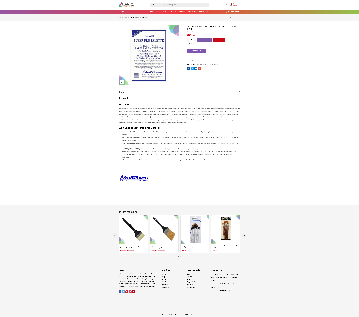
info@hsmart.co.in (224, 290)
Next (237, 17)
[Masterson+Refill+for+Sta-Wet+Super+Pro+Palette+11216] (192, 68)
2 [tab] (180, 256)
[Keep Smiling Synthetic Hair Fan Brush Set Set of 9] (225, 229)
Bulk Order (190, 285)
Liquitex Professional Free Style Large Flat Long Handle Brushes (132, 247)
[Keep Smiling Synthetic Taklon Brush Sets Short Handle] (195, 229)
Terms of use (191, 277)
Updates (173, 12)
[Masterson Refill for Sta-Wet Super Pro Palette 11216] (188, 68)
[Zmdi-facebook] (120, 291)
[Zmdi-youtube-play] (126, 291)
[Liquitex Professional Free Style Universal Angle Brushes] (164, 229)
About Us (182, 12)
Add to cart (204, 40)
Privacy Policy (191, 274)
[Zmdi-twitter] (123, 291)
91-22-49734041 (225, 284)
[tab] (179, 92)
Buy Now (219, 40)
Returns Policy (191, 279)
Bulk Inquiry (192, 12)
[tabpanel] (133, 234)
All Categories (191, 287)
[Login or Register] (226, 5)
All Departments (126, 12)
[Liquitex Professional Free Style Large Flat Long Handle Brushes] (133, 229)
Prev (231, 17)
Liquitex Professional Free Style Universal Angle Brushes (161, 247)
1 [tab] (178, 256)
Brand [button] (121, 92)
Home (152, 12)
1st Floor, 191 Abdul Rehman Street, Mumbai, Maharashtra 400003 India (224, 277)
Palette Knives (142, 17)
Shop (158, 12)
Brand (165, 12)
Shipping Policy (191, 282)
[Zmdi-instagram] (130, 291)
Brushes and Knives (130, 17)
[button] (157, 5)
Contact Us (203, 12)
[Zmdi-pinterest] (133, 291)
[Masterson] (134, 179)
